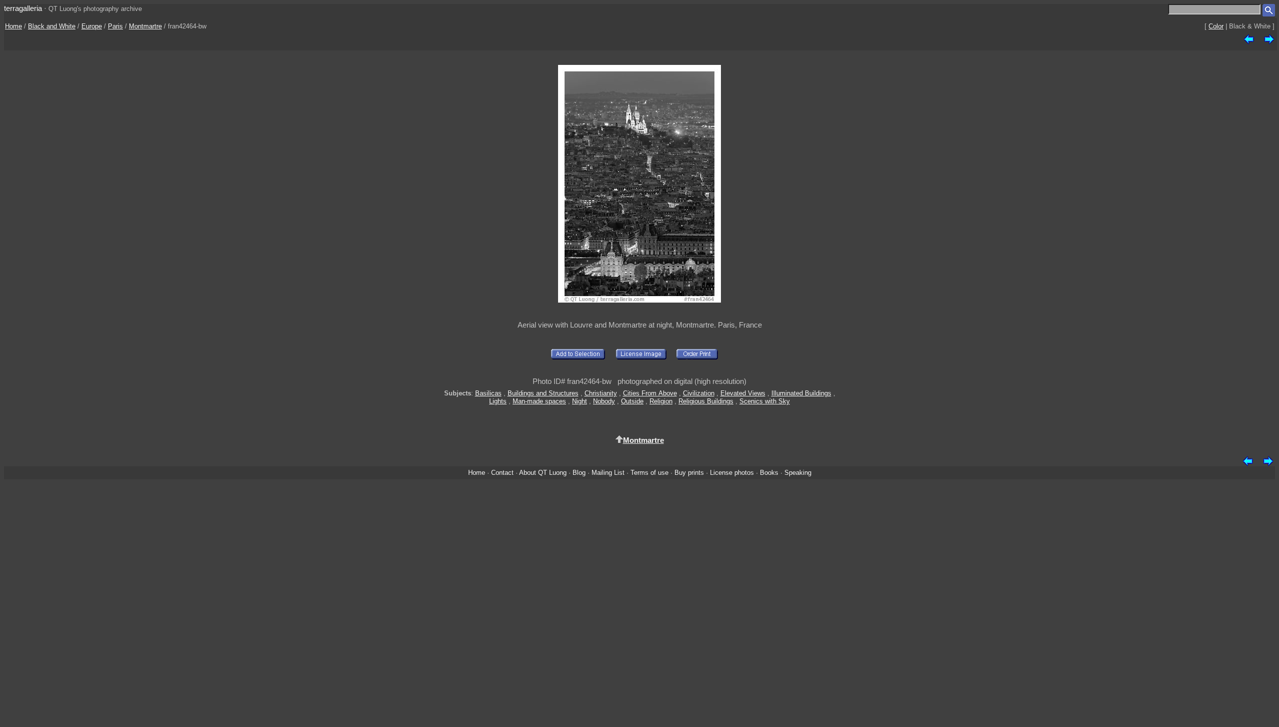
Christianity (601, 393)
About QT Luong (543, 472)
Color (1216, 26)
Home (13, 26)
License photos (732, 472)
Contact (502, 472)
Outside (632, 401)
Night (579, 401)
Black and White (51, 26)
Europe (91, 26)
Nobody (604, 401)
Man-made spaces (539, 401)
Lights (498, 401)
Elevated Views (742, 393)
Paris (115, 26)
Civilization (698, 393)
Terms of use (649, 472)
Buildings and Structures (543, 393)
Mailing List (608, 472)
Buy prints (689, 472)
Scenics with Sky (764, 401)
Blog (579, 472)
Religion (660, 401)
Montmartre (145, 26)
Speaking (797, 472)
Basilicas (488, 393)
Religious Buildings (705, 401)
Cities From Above (650, 393)
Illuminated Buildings (801, 393)
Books (769, 472)
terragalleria (23, 8)
